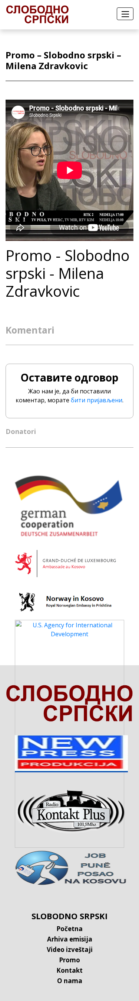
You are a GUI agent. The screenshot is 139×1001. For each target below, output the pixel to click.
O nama (69, 980)
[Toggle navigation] (125, 13)
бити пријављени (96, 400)
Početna (69, 928)
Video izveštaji (70, 949)
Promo (69, 960)
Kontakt (69, 970)
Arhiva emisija (69, 939)
